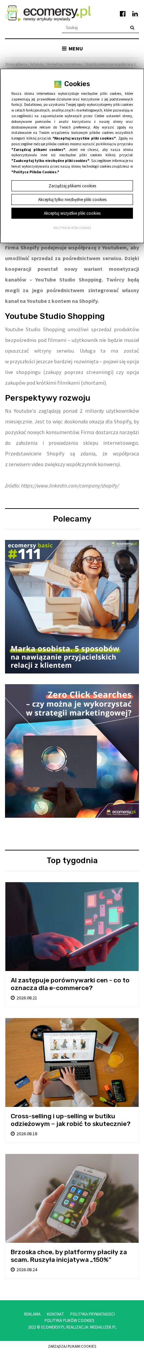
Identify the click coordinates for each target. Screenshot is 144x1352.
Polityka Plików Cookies (69, 1320)
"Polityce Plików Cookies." (35, 172)
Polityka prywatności (92, 1314)
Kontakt (55, 1314)
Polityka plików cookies (72, 228)
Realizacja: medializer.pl (91, 1327)
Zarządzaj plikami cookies (72, 1346)
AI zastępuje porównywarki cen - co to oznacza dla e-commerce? (70, 984)
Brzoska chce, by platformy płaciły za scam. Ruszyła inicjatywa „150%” (69, 1256)
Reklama (32, 1314)
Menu (75, 48)
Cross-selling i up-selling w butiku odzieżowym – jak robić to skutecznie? (71, 1120)
